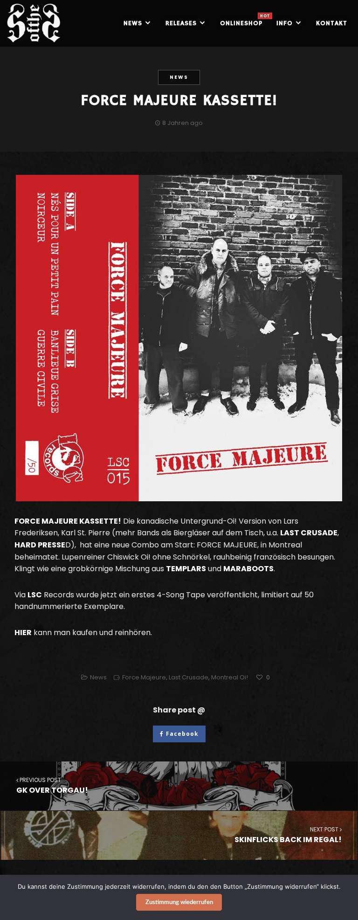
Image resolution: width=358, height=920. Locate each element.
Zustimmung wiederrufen (179, 902)
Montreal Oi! (229, 677)
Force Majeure (144, 677)
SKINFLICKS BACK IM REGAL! (288, 835)
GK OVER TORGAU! (52, 785)
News (179, 77)
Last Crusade (188, 677)
